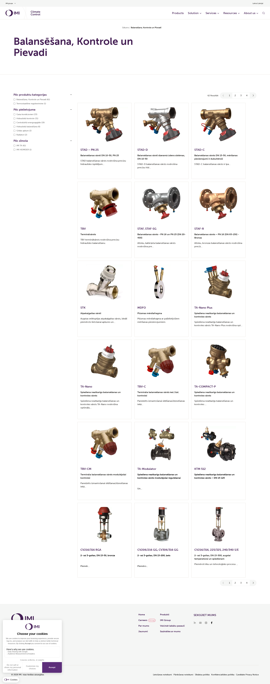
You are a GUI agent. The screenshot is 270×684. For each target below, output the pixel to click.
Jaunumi (143, 631)
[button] (223, 95)
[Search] (263, 13)
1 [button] (229, 95)
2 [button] (235, 95)
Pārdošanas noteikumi (183, 674)
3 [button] (241, 95)
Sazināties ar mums (170, 631)
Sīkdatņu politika (202, 674)
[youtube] (200, 623)
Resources (230, 13)
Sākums (125, 27)
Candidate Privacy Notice (247, 674)
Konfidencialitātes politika (222, 674)
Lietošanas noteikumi (162, 674)
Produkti (164, 614)
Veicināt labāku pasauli (172, 625)
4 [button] (247, 95)
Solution (193, 13)
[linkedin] (195, 623)
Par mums (143, 625)
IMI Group (165, 620)
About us (249, 13)
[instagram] (206, 623)
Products (178, 13)
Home (141, 614)
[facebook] (212, 623)
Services (211, 13)
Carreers (142, 620)
